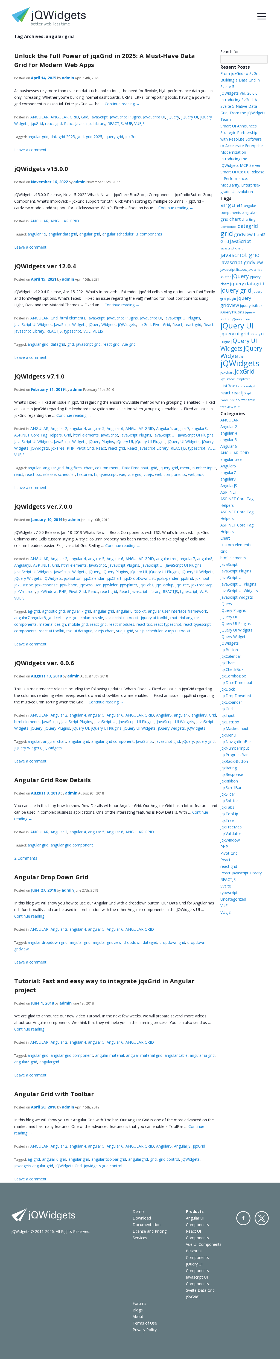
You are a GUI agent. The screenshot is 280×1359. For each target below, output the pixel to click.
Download (142, 1218)
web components (170, 474)
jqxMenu (228, 735)
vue (122, 474)
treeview (226, 407)
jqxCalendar (94, 578)
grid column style (88, 617)
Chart (225, 538)
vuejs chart (104, 630)
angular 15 (37, 234)
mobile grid (78, 624)
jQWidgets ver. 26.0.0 (239, 93)
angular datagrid (62, 234)
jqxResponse (46, 584)
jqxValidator (24, 591)
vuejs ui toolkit (178, 630)
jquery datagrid (247, 283)
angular (34, 467)
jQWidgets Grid (68, 1165)
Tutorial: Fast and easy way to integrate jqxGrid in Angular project (104, 985)
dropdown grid (172, 942)
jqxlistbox (227, 379)
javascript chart (231, 248)
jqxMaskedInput (234, 728)
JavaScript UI (154, 117)
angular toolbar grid (108, 1159)
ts (95, 474)
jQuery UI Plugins (150, 441)
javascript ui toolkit (122, 617)
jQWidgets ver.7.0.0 (43, 506)
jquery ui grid (234, 333)
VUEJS (139, 123)
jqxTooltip (164, 584)
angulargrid (49, 1061)
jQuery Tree (241, 319)
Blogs (138, 1310)
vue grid (129, 344)
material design (52, 624)
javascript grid (88, 344)
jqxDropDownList (139, 578)
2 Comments (25, 858)
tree (251, 400)
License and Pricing (150, 1231)
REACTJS (115, 123)
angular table (176, 1055)
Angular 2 (59, 428)
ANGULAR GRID (65, 117)
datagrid (58, 344)
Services (140, 1237)
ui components (149, 234)
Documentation (147, 1224)
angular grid (38, 136)
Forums (139, 1303)
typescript (72, 331)
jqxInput (202, 578)
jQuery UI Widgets (184, 441)
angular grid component (112, 741)
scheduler (66, 474)
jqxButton (72, 578)
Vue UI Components (203, 1244)
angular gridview (107, 942)
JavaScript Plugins (125, 117)
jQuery (173, 117)
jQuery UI (189, 117)
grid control (169, 1159)
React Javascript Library (84, 123)
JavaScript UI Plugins (182, 318)
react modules (121, 624)
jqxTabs (146, 584)
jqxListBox (23, 584)
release (49, 474)
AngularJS (22, 565)
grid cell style (59, 617)
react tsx (33, 474)
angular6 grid (25, 1061)
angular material (109, 1055)
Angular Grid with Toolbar (54, 1094)
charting (248, 219)
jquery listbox (251, 305)
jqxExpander (168, 578)
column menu (107, 467)
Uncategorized (233, 899)
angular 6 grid (54, 1159)
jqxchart (227, 372)
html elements (72, 318)
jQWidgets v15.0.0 (41, 168)
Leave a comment (30, 149)
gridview (243, 234)
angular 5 (96, 428)
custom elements (235, 544)
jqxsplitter (243, 379)
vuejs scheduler (149, 630)
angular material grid (144, 1055)
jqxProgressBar (234, 754)
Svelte (225, 886)
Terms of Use (145, 1323)
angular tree (166, 558)
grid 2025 (94, 136)
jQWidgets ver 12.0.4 (45, 266)
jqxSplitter (128, 584)
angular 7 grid (79, 611)
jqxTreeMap (201, 584)
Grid (84, 117)
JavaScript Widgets (70, 324)
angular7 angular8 (30, 617)
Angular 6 (115, 428)
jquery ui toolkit (154, 617)
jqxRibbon (68, 584)
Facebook (243, 1218)
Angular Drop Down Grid (51, 877)
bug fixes (74, 467)
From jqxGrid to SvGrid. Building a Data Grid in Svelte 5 (240, 80)
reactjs (239, 392)
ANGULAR (39, 117)
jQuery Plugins (101, 441)
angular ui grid (202, 1055)
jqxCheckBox (231, 669)
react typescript (167, 624)
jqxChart (114, 578)
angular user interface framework (177, 611)
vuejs (148, 474)
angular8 (199, 428)
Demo (138, 1211)
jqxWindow (47, 591)
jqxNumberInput (234, 748)
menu (185, 467)
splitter (241, 399)
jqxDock (227, 689)
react (18, 474)
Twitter (262, 1218)
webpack (196, 474)
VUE (128, 123)
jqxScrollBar (90, 584)
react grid (53, 123)
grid (80, 136)
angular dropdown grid (48, 942)
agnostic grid (53, 611)
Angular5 (164, 428)
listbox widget (245, 386)
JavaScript (99, 117)
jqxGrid (37, 123)
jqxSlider (110, 584)
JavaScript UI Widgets (33, 324)
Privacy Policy (145, 1329)
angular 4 (77, 428)
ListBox (227, 385)
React (177, 324)
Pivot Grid (161, 324)
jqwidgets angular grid (33, 1165)
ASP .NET (41, 565)
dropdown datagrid (140, 942)
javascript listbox (233, 269)
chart (88, 467)
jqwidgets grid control (103, 1165)
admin (68, 77)
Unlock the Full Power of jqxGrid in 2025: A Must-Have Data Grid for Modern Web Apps (104, 60)
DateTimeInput (135, 467)
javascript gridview (241, 262)
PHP (70, 448)
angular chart (54, 741)
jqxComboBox (233, 676)
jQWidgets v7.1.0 (39, 376)
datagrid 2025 (63, 136)
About (138, 1316)
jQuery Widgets (102, 324)
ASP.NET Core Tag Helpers (38, 435)
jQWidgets (127, 324)
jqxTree (58, 448)
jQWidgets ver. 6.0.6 (44, 663)
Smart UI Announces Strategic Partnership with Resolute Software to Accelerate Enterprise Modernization (241, 139)
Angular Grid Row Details (52, 780)
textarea (84, 474)
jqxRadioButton (234, 761)
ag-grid (34, 611)
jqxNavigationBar (235, 741)
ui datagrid (83, 630)
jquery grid (113, 136)
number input (204, 467)
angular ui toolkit (131, 611)
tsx (69, 630)
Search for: (230, 51)
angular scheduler (117, 234)
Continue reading (122, 103)
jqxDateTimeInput (236, 682)
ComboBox (228, 227)
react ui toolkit (51, 630)
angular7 (181, 428)
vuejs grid (124, 630)
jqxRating (228, 767)
